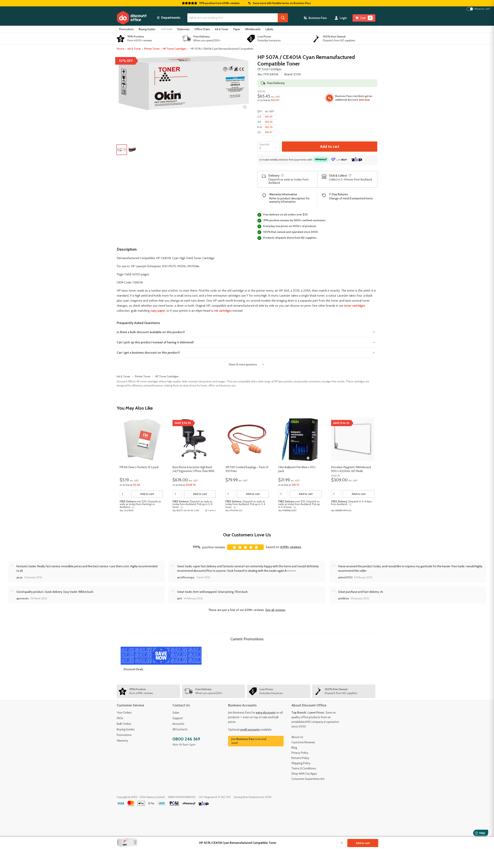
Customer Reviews (303, 742)
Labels (269, 29)
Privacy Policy (299, 753)
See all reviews (275, 610)
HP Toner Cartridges (174, 48)
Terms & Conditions (303, 768)
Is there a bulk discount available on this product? (151, 332)
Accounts (178, 724)
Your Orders (124, 712)
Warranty (122, 740)
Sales (176, 712)
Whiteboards (253, 29)
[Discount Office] (131, 18)
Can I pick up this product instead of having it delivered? (155, 342)
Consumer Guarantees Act (308, 779)
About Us (297, 737)
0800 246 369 (186, 739)
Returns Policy (300, 758)
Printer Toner (152, 48)
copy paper (157, 310)
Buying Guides (147, 29)
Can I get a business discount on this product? (148, 352)
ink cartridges (223, 310)
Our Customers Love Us (247, 535)
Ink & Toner (221, 29)
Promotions (126, 29)
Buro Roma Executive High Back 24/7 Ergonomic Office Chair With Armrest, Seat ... (193, 470)
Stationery (183, 29)
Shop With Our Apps (304, 773)
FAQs (120, 718)
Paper (236, 29)
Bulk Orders (124, 724)
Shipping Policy (300, 763)
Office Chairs (202, 29)
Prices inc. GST (482, 9)
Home (120, 48)
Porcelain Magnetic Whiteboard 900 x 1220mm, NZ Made (351, 469)
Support (178, 718)
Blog (294, 747)
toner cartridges (354, 305)
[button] (168, 18)
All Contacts (180, 729)
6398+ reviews (290, 547)
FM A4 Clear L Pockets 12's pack (139, 467)
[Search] (283, 17)
